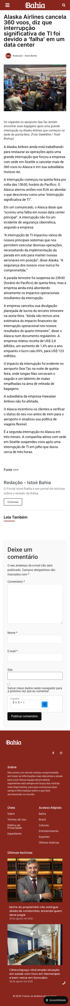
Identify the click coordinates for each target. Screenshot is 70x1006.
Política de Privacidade (14, 826)
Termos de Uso (16, 819)
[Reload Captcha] (45, 704)
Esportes (44, 836)
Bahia (42, 813)
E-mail (12, 651)
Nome (12, 632)
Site (10, 669)
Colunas (12, 502)
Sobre (11, 813)
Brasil (42, 819)
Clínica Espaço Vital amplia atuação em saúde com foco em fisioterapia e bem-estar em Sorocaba (34, 974)
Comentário (16, 581)
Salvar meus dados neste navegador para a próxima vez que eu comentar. (34, 690)
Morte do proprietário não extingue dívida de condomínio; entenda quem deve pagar (35, 911)
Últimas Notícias (49, 842)
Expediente (14, 833)
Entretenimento (48, 831)
